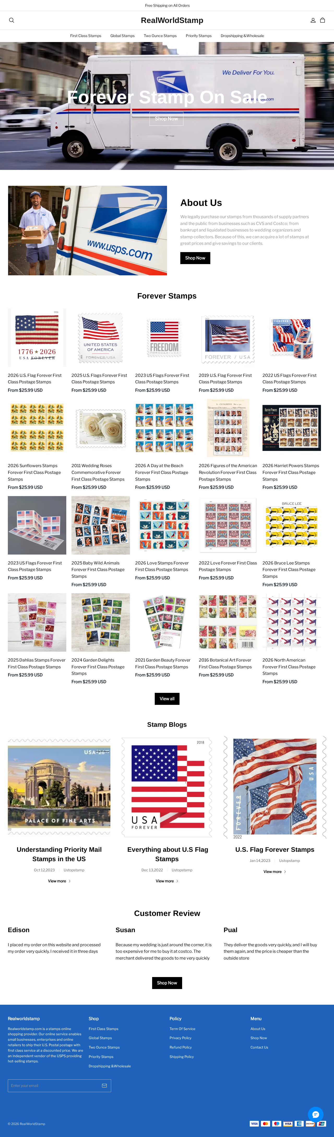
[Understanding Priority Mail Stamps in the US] (59, 787)
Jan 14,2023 (260, 860)
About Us (257, 1029)
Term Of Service (182, 1029)
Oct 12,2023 (44, 870)
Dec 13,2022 (152, 870)
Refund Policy (181, 1047)
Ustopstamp (74, 870)
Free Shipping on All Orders (167, 5)
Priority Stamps (199, 35)
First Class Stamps (85, 35)
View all (167, 698)
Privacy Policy (181, 1038)
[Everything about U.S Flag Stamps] (167, 787)
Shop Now (195, 257)
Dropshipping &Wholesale (242, 35)
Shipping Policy (182, 1057)
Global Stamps (122, 35)
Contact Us (259, 1047)
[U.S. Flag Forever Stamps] (275, 787)
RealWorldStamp (167, 20)
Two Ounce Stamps (160, 35)
